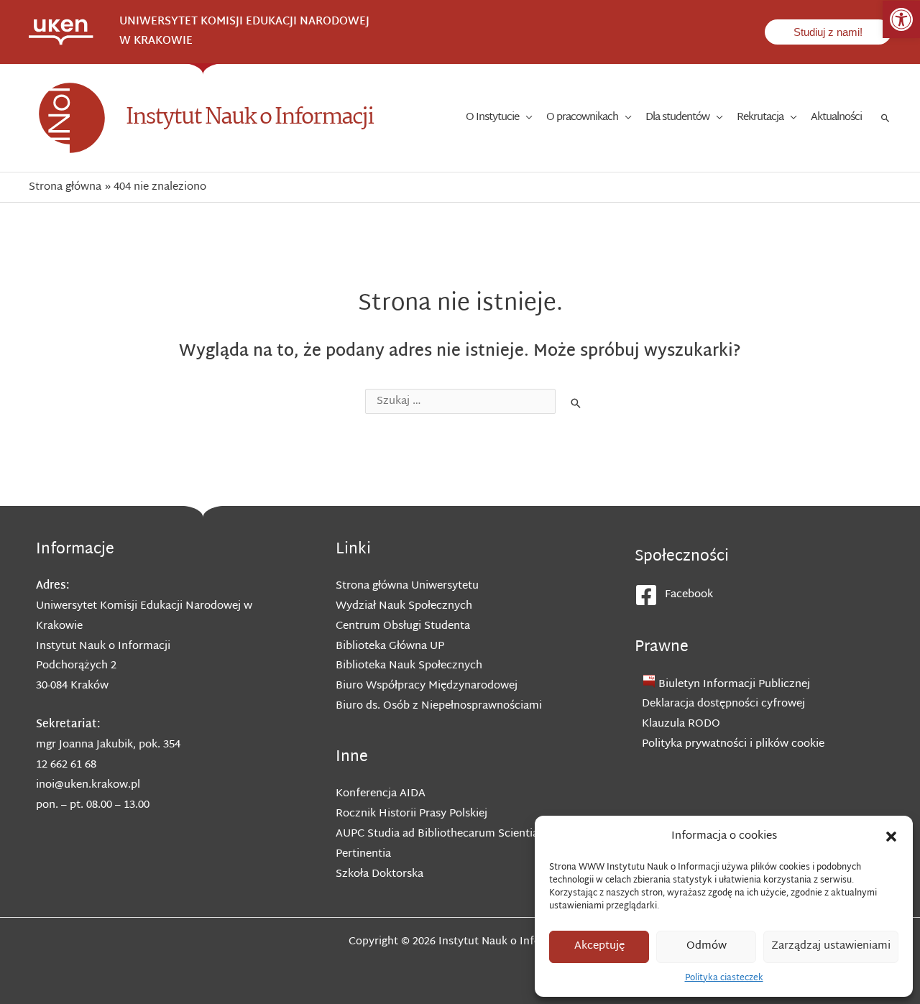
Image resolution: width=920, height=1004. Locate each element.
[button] (891, 836)
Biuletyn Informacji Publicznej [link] (734, 684)
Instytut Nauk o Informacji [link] (249, 117)
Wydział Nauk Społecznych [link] (404, 606)
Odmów (706, 946)
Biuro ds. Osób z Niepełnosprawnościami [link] (439, 706)
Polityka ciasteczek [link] (724, 978)
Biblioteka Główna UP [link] (390, 646)
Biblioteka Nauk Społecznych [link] (409, 666)
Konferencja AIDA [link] (381, 793)
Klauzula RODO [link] (681, 724)
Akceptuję (599, 946)
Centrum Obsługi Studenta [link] (403, 626)
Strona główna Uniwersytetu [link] (407, 586)
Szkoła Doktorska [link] (379, 874)
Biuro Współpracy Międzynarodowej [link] (427, 686)
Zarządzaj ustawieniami (831, 946)
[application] (525, 118)
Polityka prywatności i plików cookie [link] (733, 744)
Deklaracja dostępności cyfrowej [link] (723, 704)
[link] (901, 19)
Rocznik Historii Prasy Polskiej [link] (411, 814)
